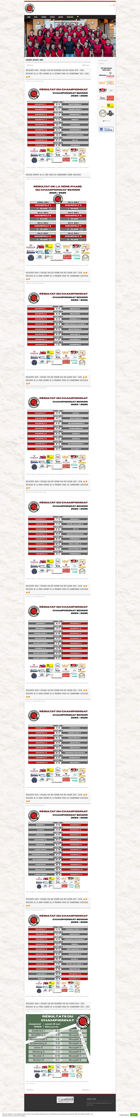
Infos (35, 17)
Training (43, 17)
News (77, 167)
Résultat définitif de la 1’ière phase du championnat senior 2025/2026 (53, 174)
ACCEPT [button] (133, 1115)
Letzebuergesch (103, 60)
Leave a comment (84, 167)
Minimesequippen (70, 167)
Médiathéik (70, 17)
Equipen (52, 17)
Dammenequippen (51, 167)
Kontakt (60, 17)
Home (28, 17)
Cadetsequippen (41, 167)
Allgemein (33, 167)
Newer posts (86, 65)
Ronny (42, 81)
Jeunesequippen (60, 167)
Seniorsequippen (83, 1081)
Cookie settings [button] (124, 1115)
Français (101, 63)
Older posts (29, 65)
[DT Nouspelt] (29, 8)
